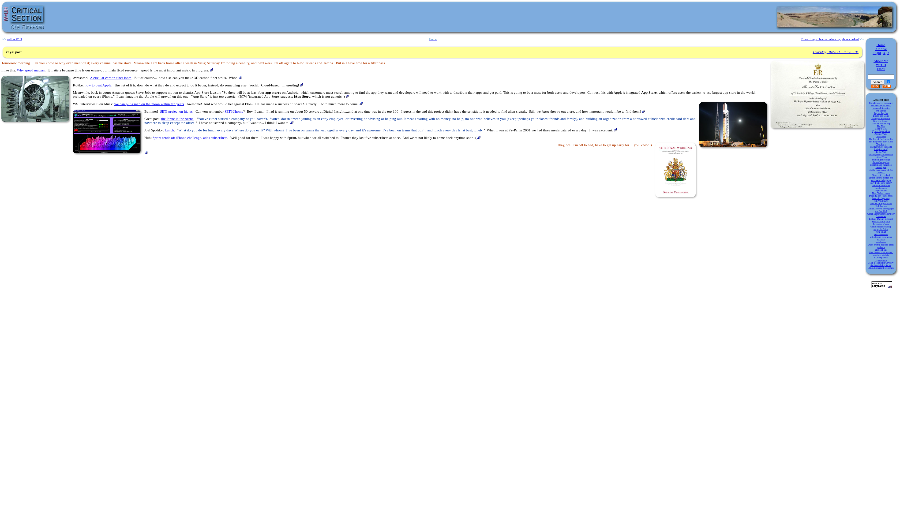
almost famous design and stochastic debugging (881, 179)
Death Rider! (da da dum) (881, 195)
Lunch (169, 130)
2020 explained (881, 257)
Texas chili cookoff (881, 175)
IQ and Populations (881, 131)
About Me (881, 61)
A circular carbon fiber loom (110, 78)
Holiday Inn (881, 206)
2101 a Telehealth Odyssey (880, 262)
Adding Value (880, 134)
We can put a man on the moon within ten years (149, 104)
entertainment (881, 188)
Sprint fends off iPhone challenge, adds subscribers (190, 138)
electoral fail (881, 250)
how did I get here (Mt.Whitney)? (880, 199)
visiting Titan (880, 157)
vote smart (881, 232)
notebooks (881, 242)
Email (881, 69)
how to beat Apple (98, 85)
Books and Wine (881, 116)
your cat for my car (881, 221)
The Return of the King (881, 146)
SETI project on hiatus (176, 111)
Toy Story (881, 144)
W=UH (881, 65)
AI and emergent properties (881, 268)
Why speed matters (31, 70)
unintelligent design (881, 159)
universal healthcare (881, 185)
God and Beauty (881, 121)
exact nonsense (881, 234)
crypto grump (881, 260)
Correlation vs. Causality (881, 103)
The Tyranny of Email (881, 105)
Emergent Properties (880, 118)
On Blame (881, 110)
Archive (881, 49)
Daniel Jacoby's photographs (881, 208)
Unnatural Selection (881, 108)
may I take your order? (881, 183)
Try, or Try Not (881, 113)
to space (881, 239)
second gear (881, 167)
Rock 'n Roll (881, 128)
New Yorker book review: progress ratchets (881, 253)
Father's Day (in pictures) (881, 219)
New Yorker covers (881, 193)
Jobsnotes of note (881, 224)
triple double (881, 190)
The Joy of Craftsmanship (881, 139)
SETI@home (234, 111)
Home (881, 45)
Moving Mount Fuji (881, 123)
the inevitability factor (880, 265)
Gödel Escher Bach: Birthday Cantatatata (881, 215)
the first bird (881, 211)
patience (881, 247)
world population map (880, 226)
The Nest (881, 126)
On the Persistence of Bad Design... (881, 171)
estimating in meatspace (881, 165)
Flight (877, 53)
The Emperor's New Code (881, 141)
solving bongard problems (881, 154)
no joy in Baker (881, 229)
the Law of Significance (881, 203)
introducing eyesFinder (881, 237)
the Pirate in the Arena (177, 119)
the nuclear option (881, 162)
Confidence (881, 136)
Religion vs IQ (881, 149)
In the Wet (881, 152)
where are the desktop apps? (881, 244)
